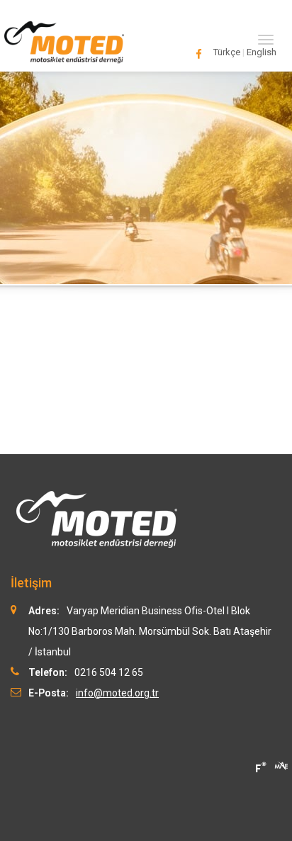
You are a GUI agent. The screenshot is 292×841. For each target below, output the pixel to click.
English (261, 52)
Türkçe (226, 52)
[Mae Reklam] (281, 764)
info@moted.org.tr (117, 693)
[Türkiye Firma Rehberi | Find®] (260, 767)
